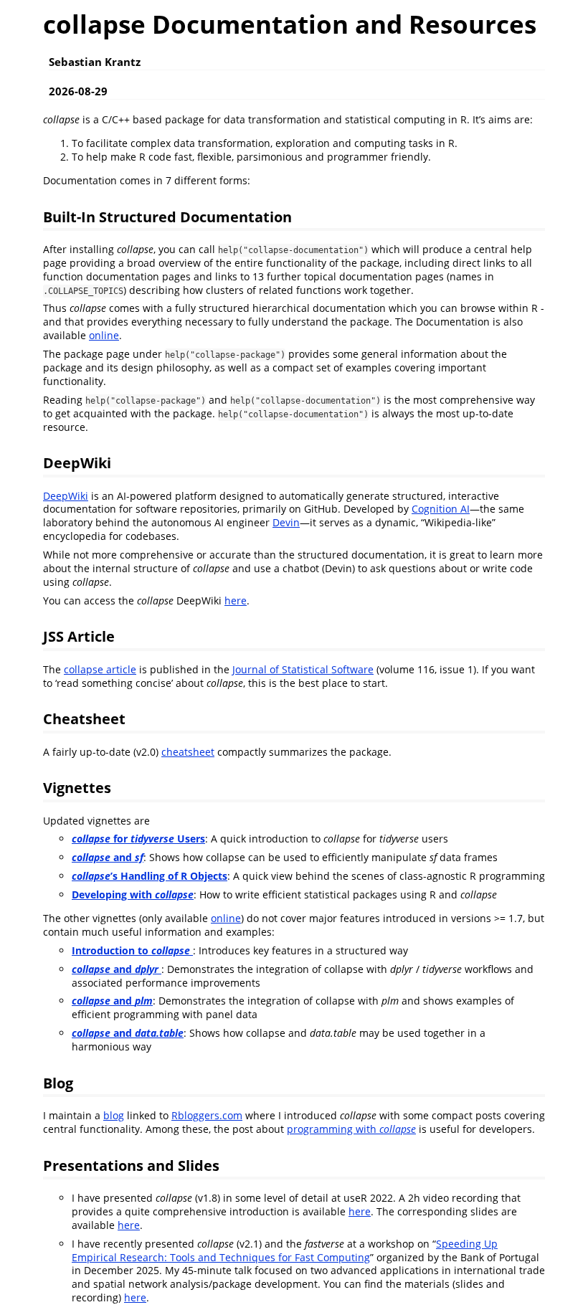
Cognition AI (441, 509)
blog (113, 1115)
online (104, 335)
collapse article (100, 669)
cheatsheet (187, 752)
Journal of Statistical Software (303, 669)
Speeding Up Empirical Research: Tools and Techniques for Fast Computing (285, 1250)
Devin (286, 522)
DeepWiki (65, 496)
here (235, 600)
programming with (351, 1129)
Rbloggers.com (206, 1115)
